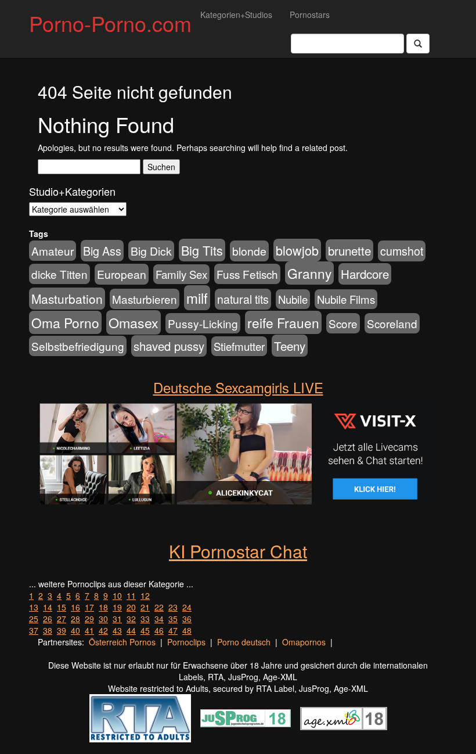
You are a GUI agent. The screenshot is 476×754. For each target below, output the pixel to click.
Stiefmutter (239, 346)
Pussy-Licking (203, 323)
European (121, 274)
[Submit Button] (418, 43)
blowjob (297, 250)
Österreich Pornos (122, 642)
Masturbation (67, 298)
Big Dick (151, 250)
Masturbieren (144, 299)
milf (197, 298)
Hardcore (365, 273)
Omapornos (304, 642)
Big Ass (102, 250)
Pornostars (310, 14)
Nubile (293, 299)
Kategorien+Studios (236, 14)
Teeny (289, 345)
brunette (349, 250)
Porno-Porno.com (110, 23)
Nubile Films (346, 299)
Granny (309, 273)
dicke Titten (59, 274)
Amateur (52, 250)
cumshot (401, 251)
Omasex (133, 322)
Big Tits (202, 250)
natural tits (243, 299)
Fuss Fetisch (247, 274)
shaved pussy (169, 345)
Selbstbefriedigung (77, 346)
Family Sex (181, 274)
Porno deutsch (244, 642)
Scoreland (392, 323)
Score (343, 323)
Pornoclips (186, 642)
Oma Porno (65, 322)
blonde (249, 251)
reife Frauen (283, 322)
